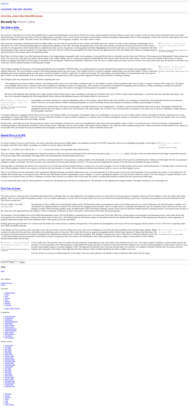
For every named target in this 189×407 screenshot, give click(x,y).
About (7, 399)
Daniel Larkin (26, 22)
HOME (2, 271)
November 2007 (10, 383)
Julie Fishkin (9, 323)
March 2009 (8, 354)
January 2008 (9, 379)
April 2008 (8, 374)
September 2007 (10, 386)
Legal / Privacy (9, 404)
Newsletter (8, 394)
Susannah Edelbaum (11, 322)
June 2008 (8, 370)
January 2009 (9, 358)
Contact (7, 395)
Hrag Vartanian (9, 337)
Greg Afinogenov (10, 316)
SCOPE (12, 138)
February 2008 (9, 377)
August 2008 (9, 367)
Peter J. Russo (9, 332)
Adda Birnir (8, 320)
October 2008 (9, 363)
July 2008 (8, 368)
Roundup (8, 303)
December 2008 (10, 360)
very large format (117, 154)
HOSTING (28, 9)
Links (6, 401)
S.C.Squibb (8, 336)
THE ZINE (17, 9)
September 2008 (10, 365)
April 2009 (8, 352)
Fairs (6, 296)
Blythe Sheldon (9, 334)
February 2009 (9, 356)
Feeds (6, 403)
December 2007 (10, 381)
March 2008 (8, 375)
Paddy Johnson (9, 325)
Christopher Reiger (11, 329)
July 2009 (8, 347)
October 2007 (9, 384)
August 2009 (9, 345)
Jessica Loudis (9, 327)
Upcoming (8, 305)
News (6, 300)
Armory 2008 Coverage (12, 308)
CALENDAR (6, 9)
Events (7, 294)
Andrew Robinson (10, 330)
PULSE (11, 30)
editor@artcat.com (6, 283)
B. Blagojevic (9, 318)
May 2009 (8, 351)
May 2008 (8, 372)
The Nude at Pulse (10, 27)
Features (7, 298)
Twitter (3, 285)
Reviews (7, 301)
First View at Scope (10, 188)
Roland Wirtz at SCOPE (13, 135)
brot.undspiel (39, 149)
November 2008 (10, 361)
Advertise (8, 397)
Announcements (10, 293)
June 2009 (8, 349)
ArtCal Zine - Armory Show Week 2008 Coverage (22, 16)
